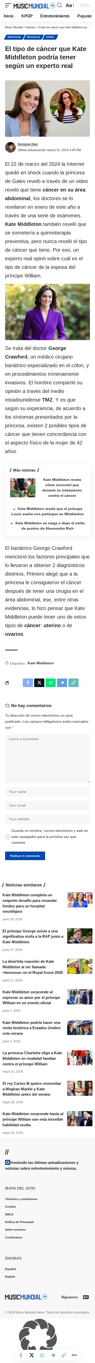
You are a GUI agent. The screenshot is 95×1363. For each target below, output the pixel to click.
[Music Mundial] (35, 5)
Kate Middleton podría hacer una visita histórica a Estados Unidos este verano (32, 1028)
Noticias (14, 37)
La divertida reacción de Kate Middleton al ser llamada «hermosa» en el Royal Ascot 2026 (33, 967)
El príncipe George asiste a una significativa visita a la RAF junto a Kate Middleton (33, 936)
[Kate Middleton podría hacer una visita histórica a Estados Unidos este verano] (79, 1027)
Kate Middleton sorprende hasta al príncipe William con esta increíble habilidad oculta (33, 1119)
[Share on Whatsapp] (42, 1355)
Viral (50, 37)
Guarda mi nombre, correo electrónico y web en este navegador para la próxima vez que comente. (49, 837)
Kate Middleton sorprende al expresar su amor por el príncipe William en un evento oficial (31, 997)
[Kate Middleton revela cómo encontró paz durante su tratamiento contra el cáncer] (22, 487)
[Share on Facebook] (21, 1355)
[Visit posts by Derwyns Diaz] (10, 147)
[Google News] (86, 1297)
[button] (9, 5)
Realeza (33, 37)
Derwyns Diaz (28, 144)
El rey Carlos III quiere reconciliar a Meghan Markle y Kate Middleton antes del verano (32, 1089)
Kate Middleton (41, 663)
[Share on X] (31, 1355)
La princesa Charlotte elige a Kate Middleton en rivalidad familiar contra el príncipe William (32, 1058)
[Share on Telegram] (53, 1355)
